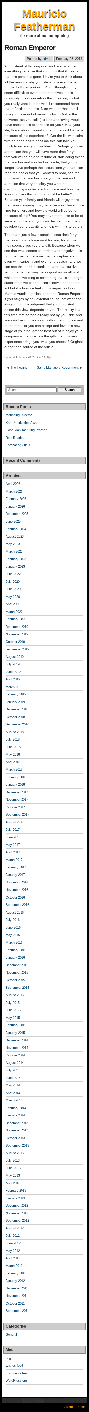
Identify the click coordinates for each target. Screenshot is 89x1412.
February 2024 (16, 529)
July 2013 (13, 1160)
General (11, 1334)
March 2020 (14, 612)
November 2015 (17, 972)
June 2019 (13, 672)
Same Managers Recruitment (58, 367)
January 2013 (15, 1198)
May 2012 (13, 1251)
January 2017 (15, 875)
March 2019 (14, 687)
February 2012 (16, 1273)
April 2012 (13, 1258)
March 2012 (14, 1266)
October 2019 (15, 642)
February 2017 (16, 867)
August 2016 (15, 912)
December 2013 (17, 1123)
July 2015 (13, 1003)
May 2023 (13, 544)
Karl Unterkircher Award (22, 422)
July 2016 (13, 920)
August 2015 (15, 995)
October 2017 (15, 807)
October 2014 (15, 1055)
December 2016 (17, 882)
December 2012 (17, 1205)
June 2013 (13, 1168)
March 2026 (14, 491)
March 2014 (14, 1100)
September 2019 (17, 649)
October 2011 (15, 1303)
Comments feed (17, 1373)
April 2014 (13, 1093)
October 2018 (15, 717)
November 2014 (17, 1048)
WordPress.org (16, 1380)
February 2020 (16, 619)
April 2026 (13, 484)
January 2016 (15, 957)
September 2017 (17, 814)
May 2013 (13, 1175)
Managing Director (19, 415)
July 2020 (13, 581)
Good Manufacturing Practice (26, 430)
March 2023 (14, 551)
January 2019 (15, 702)
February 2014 (16, 1108)
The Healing (18, 367)
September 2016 (17, 905)
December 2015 (17, 965)
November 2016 (17, 890)
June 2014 (13, 1078)
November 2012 (17, 1213)
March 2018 (14, 769)
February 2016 (16, 950)
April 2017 (13, 852)
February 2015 (16, 1025)
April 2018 (13, 762)
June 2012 (13, 1243)
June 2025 (13, 521)
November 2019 (17, 634)
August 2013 (15, 1153)
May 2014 (13, 1085)
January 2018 (15, 784)
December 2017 (17, 792)
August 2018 (15, 732)
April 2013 (13, 1183)
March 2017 (14, 860)
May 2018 (13, 754)
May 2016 (13, 935)
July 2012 (13, 1235)
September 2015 (17, 987)
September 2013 (17, 1145)
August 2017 (15, 822)
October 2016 (15, 897)
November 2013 (17, 1130)
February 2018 (16, 777)
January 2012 (15, 1281)
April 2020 (13, 604)
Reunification (15, 438)
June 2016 (13, 927)
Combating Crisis (18, 445)
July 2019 (13, 664)
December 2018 (17, 709)
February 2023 (16, 559)
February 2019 (16, 694)
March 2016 (14, 942)
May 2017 (13, 845)
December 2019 (17, 627)
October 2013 (15, 1138)
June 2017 (13, 837)
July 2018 (13, 739)
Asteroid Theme (75, 1407)
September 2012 (17, 1220)
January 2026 (15, 506)
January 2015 (15, 1033)
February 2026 (16, 499)
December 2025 (17, 514)
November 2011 (17, 1296)
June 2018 (13, 747)
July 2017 (13, 829)
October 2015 (15, 980)
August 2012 (15, 1228)
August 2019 (15, 657)
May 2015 (13, 1018)
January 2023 (15, 566)
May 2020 (13, 597)
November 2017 (17, 799)
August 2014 (15, 1063)
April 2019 (13, 679)
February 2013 (16, 1190)
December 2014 (17, 1040)
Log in (10, 1358)
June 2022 (13, 574)
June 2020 (13, 589)
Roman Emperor (29, 47)
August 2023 (15, 536)
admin (47, 59)
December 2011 (17, 1288)
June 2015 (13, 1010)
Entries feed (14, 1365)
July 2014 (13, 1070)
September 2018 (17, 724)
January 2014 (15, 1115)
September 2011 (17, 1311)
